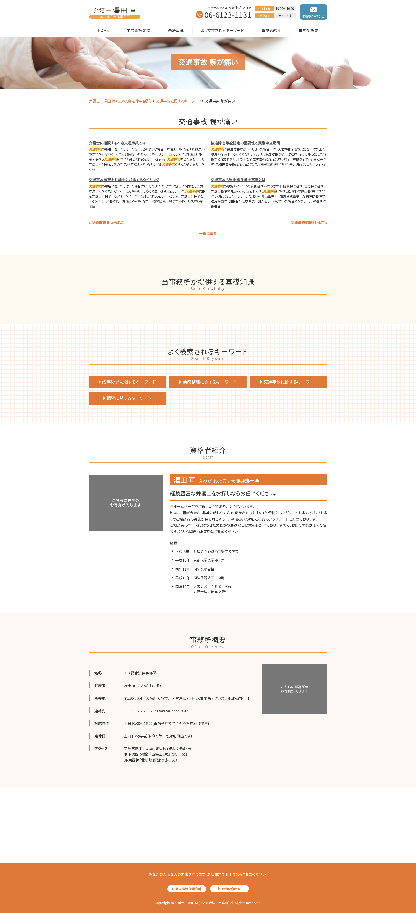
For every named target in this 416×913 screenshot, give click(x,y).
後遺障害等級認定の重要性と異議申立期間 (245, 142)
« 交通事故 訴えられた (106, 222)
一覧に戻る (208, 233)
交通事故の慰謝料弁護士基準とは (238, 179)
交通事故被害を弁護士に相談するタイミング (124, 179)
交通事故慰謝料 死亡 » (309, 222)
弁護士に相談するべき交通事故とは (117, 142)
